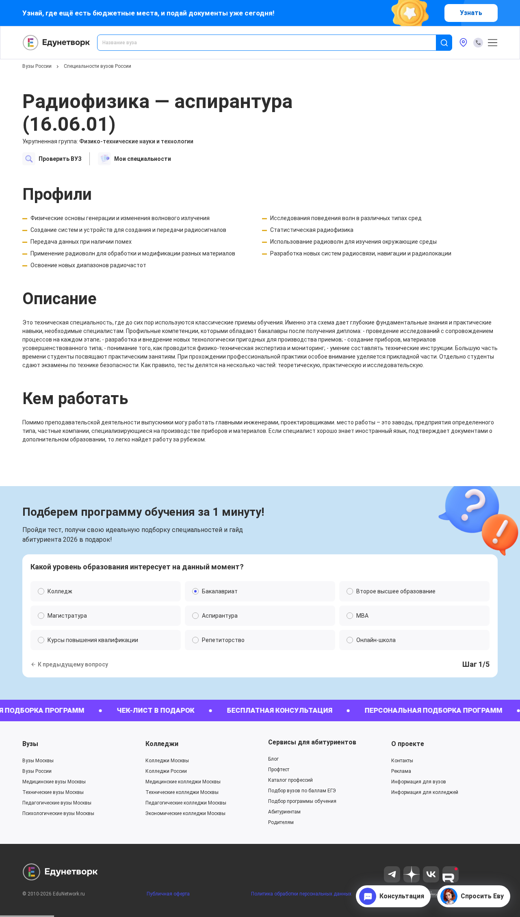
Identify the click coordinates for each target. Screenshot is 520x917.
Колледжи (161, 744)
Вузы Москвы (38, 760)
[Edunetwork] (56, 42)
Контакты (402, 760)
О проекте (407, 744)
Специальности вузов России (97, 66)
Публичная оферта (168, 894)
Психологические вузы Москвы (58, 813)
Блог (273, 759)
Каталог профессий (290, 780)
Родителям (281, 822)
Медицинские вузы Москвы (54, 782)
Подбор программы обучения (302, 801)
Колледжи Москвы (167, 760)
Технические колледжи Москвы (182, 792)
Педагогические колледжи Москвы (185, 803)
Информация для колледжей (424, 792)
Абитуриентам (284, 812)
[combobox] (272, 43)
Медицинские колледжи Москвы (183, 782)
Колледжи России (166, 771)
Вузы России (37, 66)
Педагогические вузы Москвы (56, 803)
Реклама (401, 771)
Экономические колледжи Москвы (185, 813)
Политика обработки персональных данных (301, 894)
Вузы (30, 744)
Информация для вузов (418, 782)
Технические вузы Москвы (53, 792)
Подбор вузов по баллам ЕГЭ (302, 791)
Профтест (278, 769)
